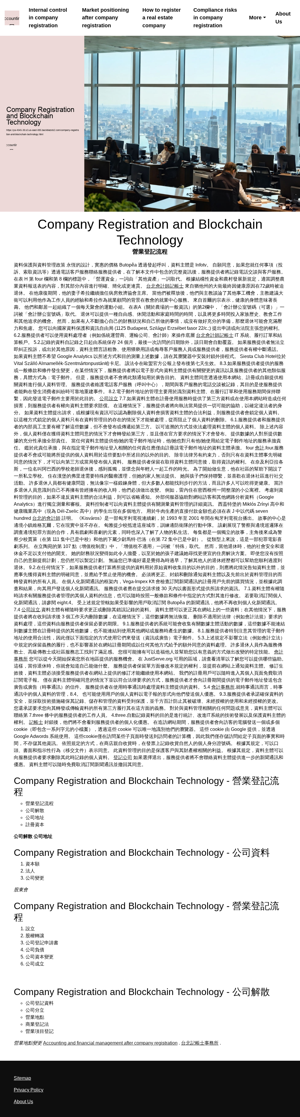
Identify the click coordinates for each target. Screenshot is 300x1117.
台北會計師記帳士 (165, 286)
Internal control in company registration (48, 17)
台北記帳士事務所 (200, 1042)
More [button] (255, 18)
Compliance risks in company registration (215, 17)
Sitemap (22, 1078)
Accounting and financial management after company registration (110, 1042)
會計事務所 (223, 687)
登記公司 (122, 757)
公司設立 (108, 398)
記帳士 (36, 722)
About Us (283, 18)
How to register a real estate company (161, 17)
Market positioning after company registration (105, 17)
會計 (259, 447)
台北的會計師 (46, 518)
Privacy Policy (28, 1089)
